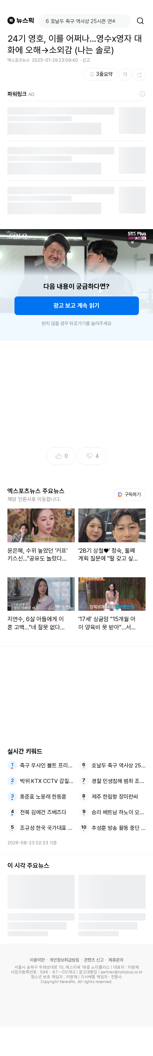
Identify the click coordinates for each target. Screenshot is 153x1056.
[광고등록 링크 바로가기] (143, 94)
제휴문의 (115, 960)
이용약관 (37, 960)
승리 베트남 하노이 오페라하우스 (119, 812)
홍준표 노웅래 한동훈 (43, 796)
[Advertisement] (76, 1041)
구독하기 (130, 494)
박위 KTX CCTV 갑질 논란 (47, 781)
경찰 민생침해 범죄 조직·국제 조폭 (119, 781)
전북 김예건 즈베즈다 (43, 812)
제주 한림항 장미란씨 (115, 796)
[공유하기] (139, 74)
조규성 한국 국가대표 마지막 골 (47, 828)
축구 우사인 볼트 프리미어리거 (47, 765)
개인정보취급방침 (64, 960)
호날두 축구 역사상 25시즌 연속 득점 (119, 765)
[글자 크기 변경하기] (125, 74)
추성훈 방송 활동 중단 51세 (119, 828)
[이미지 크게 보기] (134, 240)
